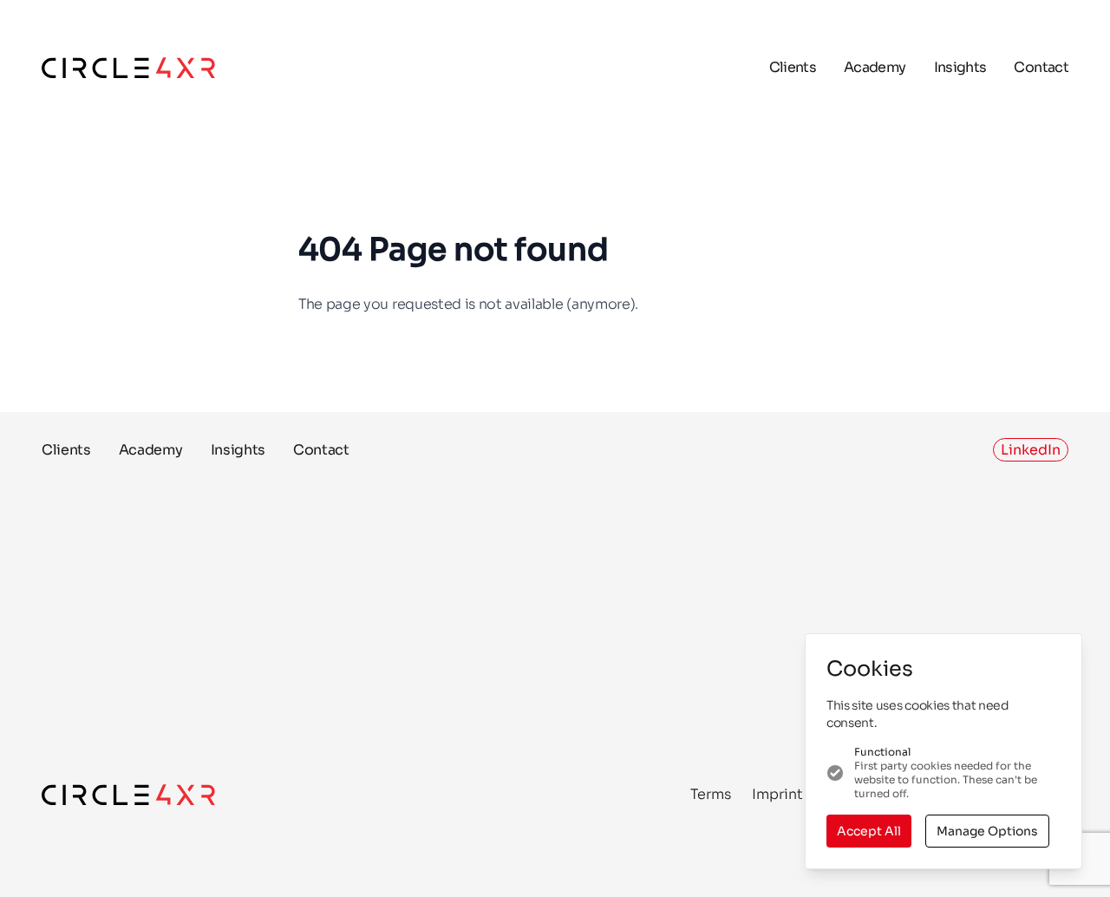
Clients (793, 67)
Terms (710, 794)
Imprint (777, 794)
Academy (875, 67)
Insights (960, 67)
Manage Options (987, 831)
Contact (1041, 67)
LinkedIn (1031, 450)
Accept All (869, 831)
